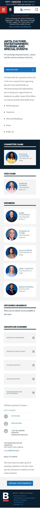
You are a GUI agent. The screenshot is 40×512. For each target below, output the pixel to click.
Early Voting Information (20, 26)
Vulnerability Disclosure (24, 498)
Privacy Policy (20, 496)
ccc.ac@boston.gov (11, 450)
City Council (10, 410)
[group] (20, 157)
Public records (20, 500)
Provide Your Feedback (20, 483)
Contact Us (18, 504)
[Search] (35, 9)
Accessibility (19, 502)
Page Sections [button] (12, 69)
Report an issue (23, 493)
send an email (17, 423)
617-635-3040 (16, 416)
